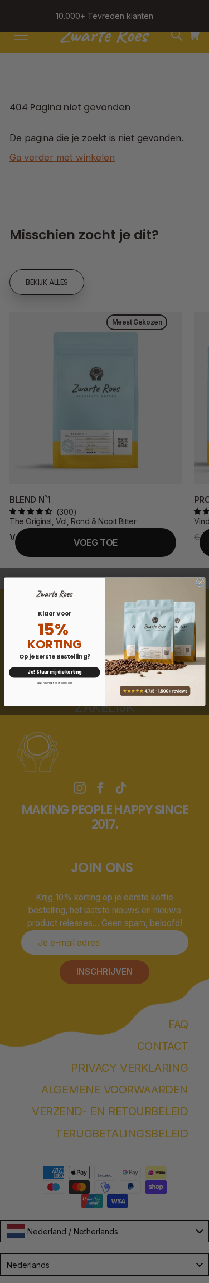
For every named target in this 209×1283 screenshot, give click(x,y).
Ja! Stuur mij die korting (54, 672)
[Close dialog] (199, 582)
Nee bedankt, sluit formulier (54, 683)
